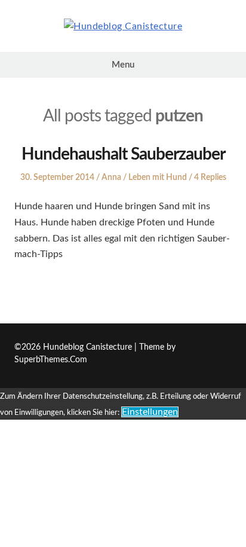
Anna (111, 177)
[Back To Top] (228, 347)
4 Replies (210, 177)
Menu (123, 64)
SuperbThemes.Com (50, 360)
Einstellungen (150, 412)
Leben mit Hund (157, 177)
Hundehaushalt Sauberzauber (123, 154)
